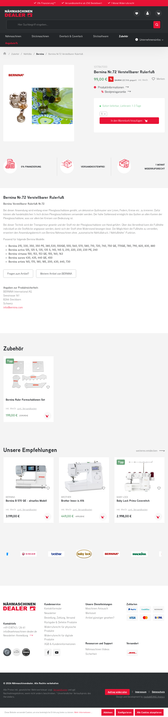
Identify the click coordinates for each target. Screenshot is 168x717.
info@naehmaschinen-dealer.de (20, 631)
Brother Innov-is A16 (72, 500)
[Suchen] (156, 24)
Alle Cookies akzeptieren (149, 712)
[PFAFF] (139, 554)
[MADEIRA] (84, 554)
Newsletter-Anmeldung (15, 635)
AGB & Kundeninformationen (59, 644)
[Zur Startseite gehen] (18, 13)
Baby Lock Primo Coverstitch (133, 500)
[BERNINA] (56, 554)
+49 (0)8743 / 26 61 (14, 627)
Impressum (140, 691)
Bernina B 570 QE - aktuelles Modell (26, 500)
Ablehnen (108, 712)
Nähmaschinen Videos (97, 649)
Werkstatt (90, 613)
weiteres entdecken (146, 450)
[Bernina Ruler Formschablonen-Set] (28, 374)
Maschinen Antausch (96, 608)
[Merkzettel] (136, 13)
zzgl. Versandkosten (27, 408)
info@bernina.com (13, 307)
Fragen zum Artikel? (18, 273)
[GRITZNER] (112, 554)
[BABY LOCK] (28, 554)
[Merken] (48, 387)
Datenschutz (158, 691)
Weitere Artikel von (56, 273)
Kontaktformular (53, 608)
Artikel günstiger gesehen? (99, 617)
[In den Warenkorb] (47, 416)
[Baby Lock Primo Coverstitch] (139, 476)
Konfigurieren (124, 712)
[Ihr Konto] (147, 13)
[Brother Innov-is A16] (84, 476)
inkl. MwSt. (143, 79)
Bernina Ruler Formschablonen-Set (25, 399)
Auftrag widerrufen (117, 691)
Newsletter (50, 613)
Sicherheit (91, 653)
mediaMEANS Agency (154, 696)
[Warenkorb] (158, 13)
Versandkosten (60, 689)
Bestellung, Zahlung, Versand (59, 617)
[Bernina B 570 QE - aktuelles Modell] (28, 476)
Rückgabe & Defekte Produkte (60, 622)
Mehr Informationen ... (83, 712)
